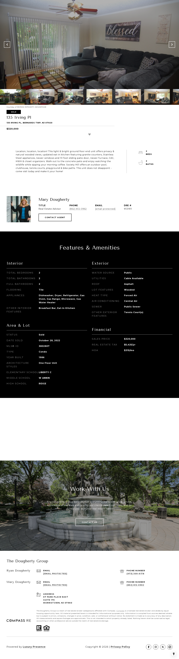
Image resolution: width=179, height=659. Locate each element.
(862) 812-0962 (78, 209)
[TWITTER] (162, 647)
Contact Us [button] (89, 522)
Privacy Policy (120, 646)
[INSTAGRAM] (155, 647)
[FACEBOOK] (148, 647)
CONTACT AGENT (55, 217)
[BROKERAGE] (169, 647)
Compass (120, 611)
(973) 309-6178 (135, 573)
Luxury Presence (34, 646)
